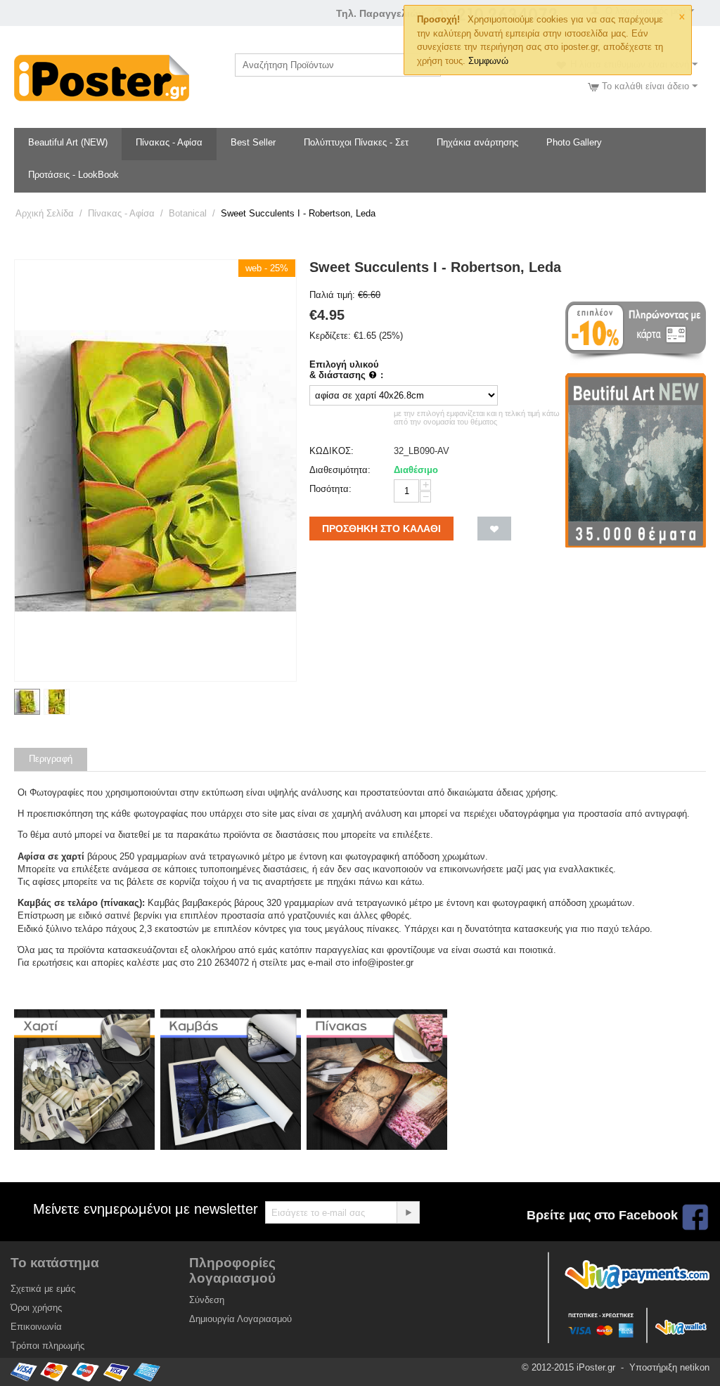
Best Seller (253, 142)
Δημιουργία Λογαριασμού (240, 1319)
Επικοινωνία (36, 1326)
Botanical (188, 213)
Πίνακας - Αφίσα (169, 142)
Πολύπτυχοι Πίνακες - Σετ (356, 142)
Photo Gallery (574, 142)
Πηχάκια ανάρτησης (477, 142)
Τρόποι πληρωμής (47, 1345)
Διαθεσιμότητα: (340, 470)
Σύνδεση (206, 1300)
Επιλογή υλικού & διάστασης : (346, 369)
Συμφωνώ (488, 61)
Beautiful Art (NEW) (68, 142)
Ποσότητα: (330, 489)
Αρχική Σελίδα (44, 213)
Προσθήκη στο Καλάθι (381, 528)
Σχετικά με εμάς (43, 1288)
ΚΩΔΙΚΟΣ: (331, 451)
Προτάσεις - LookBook (73, 174)
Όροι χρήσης (36, 1307)
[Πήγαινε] (408, 1212)
